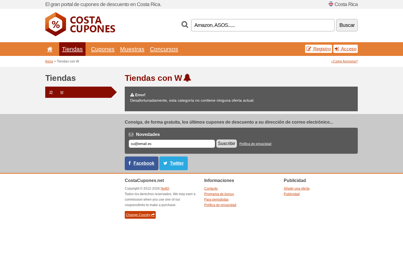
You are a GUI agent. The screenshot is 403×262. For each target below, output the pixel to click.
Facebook (144, 163)
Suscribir (226, 143)
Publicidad (292, 194)
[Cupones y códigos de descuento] (80, 35)
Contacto (211, 188)
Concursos (164, 49)
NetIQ (165, 188)
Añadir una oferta (297, 188)
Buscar (346, 25)
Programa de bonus (219, 194)
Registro (321, 49)
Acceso (348, 49)
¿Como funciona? (344, 61)
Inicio (49, 61)
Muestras (132, 49)
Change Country (138, 215)
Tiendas (72, 49)
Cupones (103, 49)
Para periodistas (216, 199)
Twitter (177, 163)
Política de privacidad (255, 144)
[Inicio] (48, 49)
